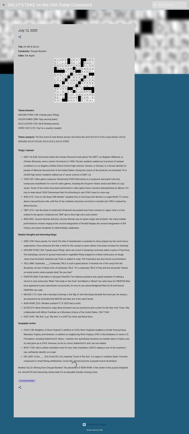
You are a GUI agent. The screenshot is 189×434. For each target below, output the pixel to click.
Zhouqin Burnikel (27, 381)
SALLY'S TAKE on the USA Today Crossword (50, 4)
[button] (19, 37)
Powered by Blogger (96, 424)
